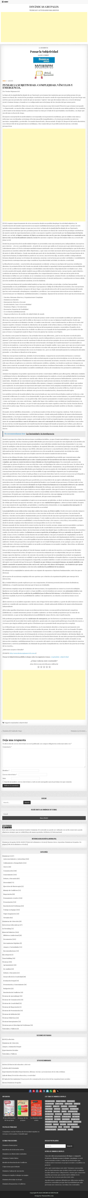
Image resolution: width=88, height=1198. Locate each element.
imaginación (67, 1114)
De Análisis (7, 969)
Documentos (44, 48)
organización (75, 1119)
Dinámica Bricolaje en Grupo (12, 1179)
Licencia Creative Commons (27, 830)
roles (60, 1127)
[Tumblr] (44, 1091)
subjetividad (64, 657)
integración (76, 1114)
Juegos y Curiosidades (11, 947)
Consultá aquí (22, 1134)
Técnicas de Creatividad (10, 1003)
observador (65, 1119)
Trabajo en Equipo (9, 910)
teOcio (4, 1064)
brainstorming (60, 1101)
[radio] (38, 667)
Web (4, 778)
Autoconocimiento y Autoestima (14, 859)
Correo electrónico (10, 774)
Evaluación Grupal (9, 981)
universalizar (62, 1129)
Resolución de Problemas (12, 906)
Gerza (4, 1082)
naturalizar (49, 1119)
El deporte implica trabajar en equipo (15, 1175)
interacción (48, 1117)
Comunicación (8, 871)
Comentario (7, 747)
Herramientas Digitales (11, 943)
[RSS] (54, 1091)
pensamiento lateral (66, 1122)
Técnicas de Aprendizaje (10, 996)
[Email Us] (47, 1091)
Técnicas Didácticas (9, 1018)
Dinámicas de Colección (10, 921)
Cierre (5, 867)
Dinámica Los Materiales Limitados (14, 1154)
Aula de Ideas (6, 1075)
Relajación (6, 988)
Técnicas (5, 962)
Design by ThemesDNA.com (44, 1196)
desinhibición (74, 1109)
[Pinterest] (33, 1091)
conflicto (56, 1106)
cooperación (72, 1106)
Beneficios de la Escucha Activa (13, 1149)
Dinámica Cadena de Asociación (13, 1171)
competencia (59, 1104)
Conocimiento (8, 875)
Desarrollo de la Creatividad (13, 977)
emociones (57, 1111)
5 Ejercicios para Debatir (11, 1166)
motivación (76, 1117)
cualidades (65, 1109)
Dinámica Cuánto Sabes (10, 1158)
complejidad (55, 657)
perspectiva (77, 1122)
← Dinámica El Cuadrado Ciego (11, 731)
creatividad (48, 1109)
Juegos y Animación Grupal (11, 1046)
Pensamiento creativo (10, 898)
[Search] (57, 1091)
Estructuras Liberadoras (10, 925)
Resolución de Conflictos (11, 992)
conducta (77, 1104)
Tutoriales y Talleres (9, 1029)
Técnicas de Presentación (11, 1010)
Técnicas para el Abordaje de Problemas (16, 1025)
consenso (64, 1106)
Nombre (6, 770)
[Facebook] (30, 1091)
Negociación (7, 894)
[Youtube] (40, 1091)
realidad (55, 1124)
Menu (6, 2)
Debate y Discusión (10, 878)
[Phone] (50, 1091)
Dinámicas (5, 856)
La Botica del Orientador (10, 1068)
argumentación (49, 1101)
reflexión (63, 1124)
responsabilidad (72, 1124)
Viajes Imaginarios (9, 914)
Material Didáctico (8, 932)
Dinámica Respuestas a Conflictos (13, 1184)
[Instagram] (37, 1091)
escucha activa (72, 1111)
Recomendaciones (9, 951)
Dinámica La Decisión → (79, 731)
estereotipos (49, 1114)
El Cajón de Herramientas (11, 1079)
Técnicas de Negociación (10, 1007)
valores (70, 1129)
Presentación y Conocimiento (13, 984)
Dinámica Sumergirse (9, 1145)
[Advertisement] (44, 27)
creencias (57, 1109)
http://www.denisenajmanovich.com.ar (23, 653)
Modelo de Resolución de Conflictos (14, 1162)
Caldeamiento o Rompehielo (13, 863)
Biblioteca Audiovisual (11, 935)
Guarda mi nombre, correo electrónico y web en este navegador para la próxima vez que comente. (38, 782)
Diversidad (7, 882)
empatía (64, 1111)
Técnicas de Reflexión (9, 1014)
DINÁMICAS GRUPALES (44, 6)
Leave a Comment (44, 55)
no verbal (57, 1119)
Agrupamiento (8, 965)
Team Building (7, 958)
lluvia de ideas (66, 1117)
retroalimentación (51, 1127)
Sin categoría (6, 955)
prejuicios (48, 1124)
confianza (48, 1106)
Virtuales (6, 917)
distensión (48, 1111)
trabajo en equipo (50, 1129)
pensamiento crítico (51, 1122)
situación (67, 1127)
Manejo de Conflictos (10, 890)
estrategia (58, 1114)
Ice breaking (6, 928)
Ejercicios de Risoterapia (12, 886)
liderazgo (57, 1117)
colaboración (49, 1104)
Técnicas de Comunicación (11, 1000)
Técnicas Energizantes (10, 1021)
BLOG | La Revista (8, 1039)
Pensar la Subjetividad (44, 51)
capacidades (70, 1101)
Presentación (8, 902)
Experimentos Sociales (10, 1050)
